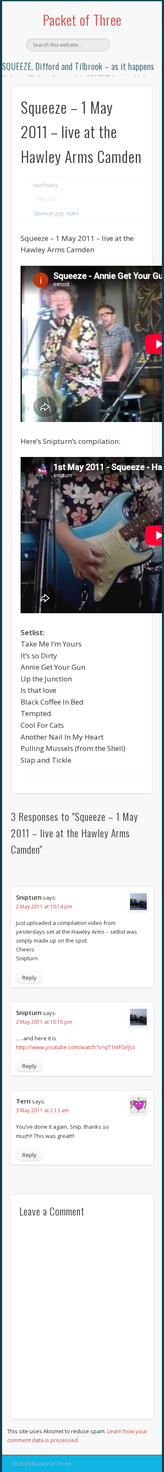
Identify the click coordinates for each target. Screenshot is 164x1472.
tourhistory (46, 185)
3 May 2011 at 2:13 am (42, 1110)
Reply (29, 977)
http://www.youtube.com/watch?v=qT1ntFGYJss (75, 1047)
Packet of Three (82, 19)
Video (72, 213)
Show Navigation (131, 75)
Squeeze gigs (48, 213)
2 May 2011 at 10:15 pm (44, 1022)
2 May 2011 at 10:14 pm (44, 906)
